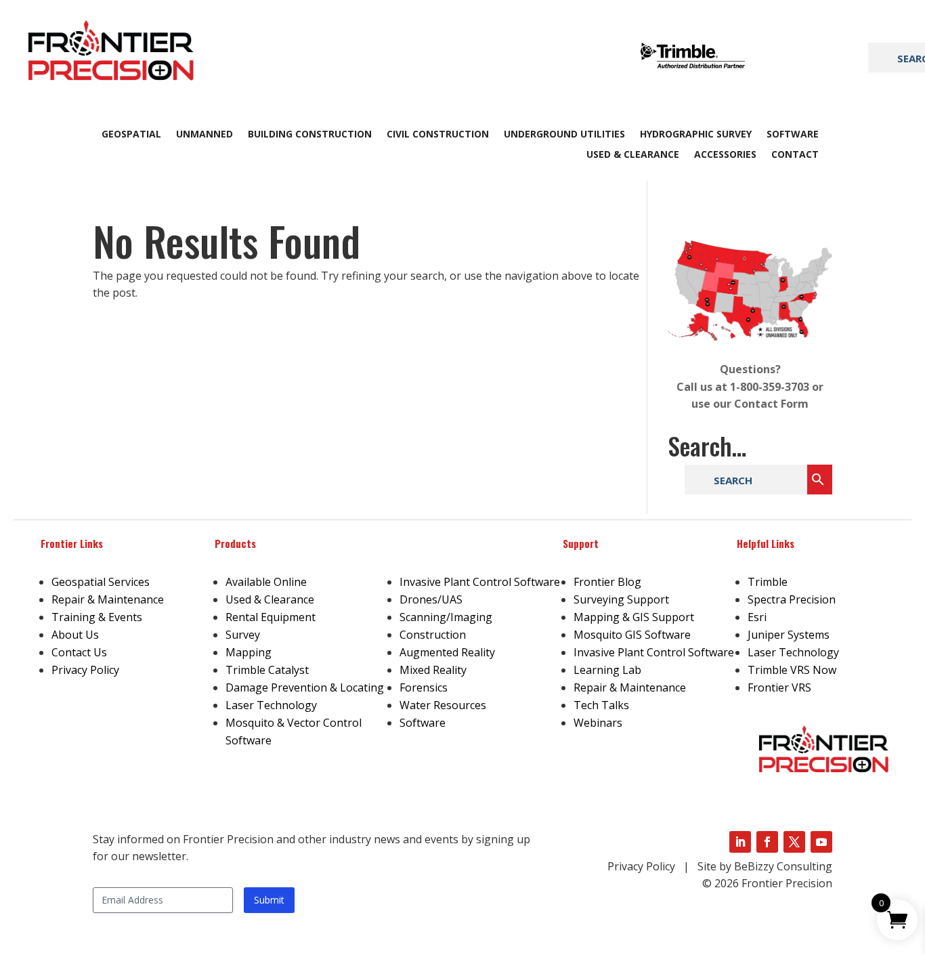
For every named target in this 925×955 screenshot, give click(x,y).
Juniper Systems (789, 634)
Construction (433, 634)
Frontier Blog (607, 581)
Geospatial (131, 134)
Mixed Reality (433, 669)
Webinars (598, 722)
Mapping (248, 652)
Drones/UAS (431, 599)
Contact (795, 155)
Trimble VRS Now (792, 669)
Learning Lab (607, 669)
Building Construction (310, 134)
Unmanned (204, 134)
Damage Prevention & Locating (304, 687)
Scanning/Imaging (446, 617)
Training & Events (96, 617)
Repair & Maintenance (107, 599)
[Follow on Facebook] (767, 842)
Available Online (266, 581)
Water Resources (443, 705)
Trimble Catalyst (267, 669)
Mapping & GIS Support (634, 617)
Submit (269, 899)
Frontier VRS (779, 687)
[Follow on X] (794, 842)
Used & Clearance (632, 155)
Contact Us (79, 652)
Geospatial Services (100, 581)
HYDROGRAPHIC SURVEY (696, 134)
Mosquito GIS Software (632, 634)
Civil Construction (438, 134)
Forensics (424, 687)
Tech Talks (601, 705)
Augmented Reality (447, 652)
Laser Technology (271, 705)
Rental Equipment (270, 617)
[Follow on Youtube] (821, 842)
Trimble (768, 581)
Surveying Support (621, 599)
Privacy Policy (85, 669)
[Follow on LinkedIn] (740, 842)
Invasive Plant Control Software (480, 581)
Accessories (725, 155)
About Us (75, 634)
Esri (757, 617)
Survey (242, 634)
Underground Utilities (564, 134)
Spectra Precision (792, 599)
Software (793, 134)
